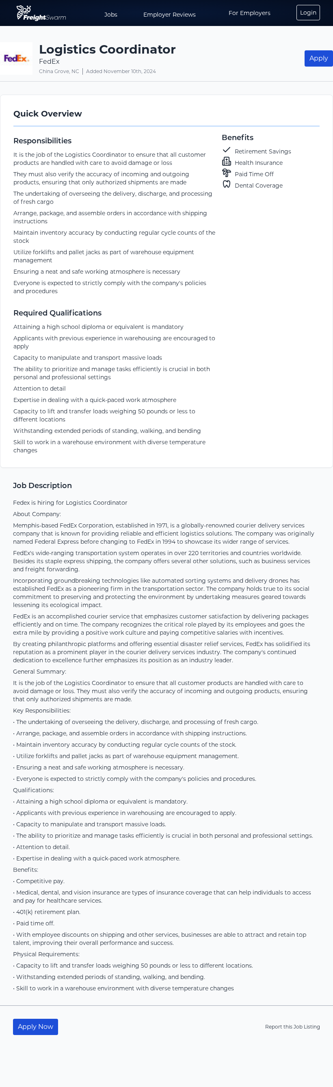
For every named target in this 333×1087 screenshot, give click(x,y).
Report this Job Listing (292, 1027)
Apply (318, 58)
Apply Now (35, 1027)
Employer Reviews (169, 14)
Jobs (110, 14)
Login (308, 12)
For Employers (249, 13)
